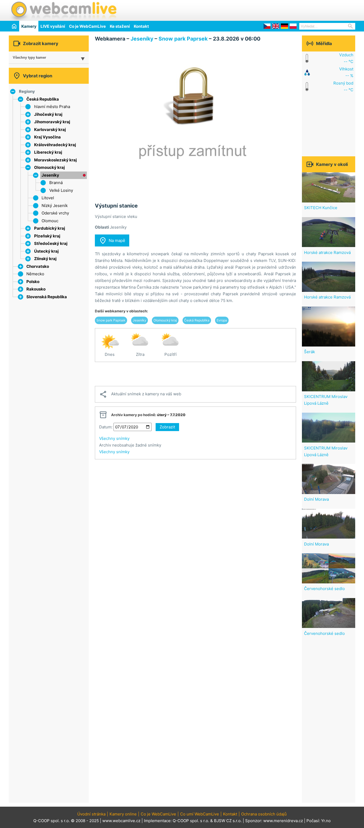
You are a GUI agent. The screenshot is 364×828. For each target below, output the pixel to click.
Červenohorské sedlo (324, 588)
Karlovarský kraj (50, 129)
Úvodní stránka (91, 814)
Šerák (309, 351)
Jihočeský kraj (48, 114)
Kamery (29, 26)
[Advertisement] (292, 10)
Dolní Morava (316, 499)
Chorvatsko (37, 266)
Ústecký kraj (46, 251)
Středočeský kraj (50, 243)
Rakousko (36, 289)
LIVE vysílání (53, 26)
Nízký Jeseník (55, 205)
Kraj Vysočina (47, 137)
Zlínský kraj (45, 258)
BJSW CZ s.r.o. (228, 820)
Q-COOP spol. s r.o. (191, 820)
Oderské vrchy (55, 213)
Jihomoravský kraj (52, 121)
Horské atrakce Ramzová (327, 252)
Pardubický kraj (49, 228)
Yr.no (326, 820)
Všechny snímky (114, 438)
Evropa (222, 320)
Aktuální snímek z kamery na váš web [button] (140, 394)
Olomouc (50, 220)
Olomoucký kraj (49, 167)
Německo (35, 273)
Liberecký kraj (48, 152)
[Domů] (14, 26)
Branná (56, 182)
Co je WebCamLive (87, 26)
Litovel (48, 197)
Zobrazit (167, 426)
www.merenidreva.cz (283, 820)
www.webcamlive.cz (121, 820)
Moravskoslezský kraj (55, 159)
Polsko (32, 281)
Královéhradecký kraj (55, 144)
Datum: (105, 426)
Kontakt (141, 26)
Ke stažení (120, 26)
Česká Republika (42, 99)
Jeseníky (50, 175)
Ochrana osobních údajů (264, 814)
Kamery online (123, 814)
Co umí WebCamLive (199, 814)
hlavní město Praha (52, 106)
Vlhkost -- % (346, 72)
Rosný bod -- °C (343, 86)
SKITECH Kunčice (320, 207)
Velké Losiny (61, 190)
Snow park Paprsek (183, 38)
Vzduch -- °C (346, 58)
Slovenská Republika (46, 296)
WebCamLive (63, 10)
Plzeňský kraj (47, 235)
